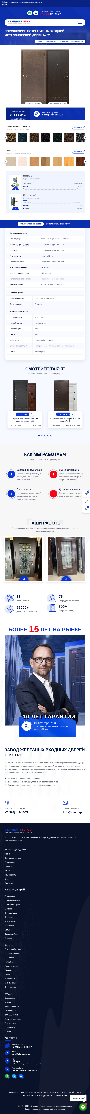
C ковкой (8, 909)
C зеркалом (10, 896)
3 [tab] (45, 435)
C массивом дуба (12, 905)
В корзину (16, 426)
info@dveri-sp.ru (74, 812)
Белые (7, 930)
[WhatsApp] (29, 13)
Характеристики (30, 224)
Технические (10, 1011)
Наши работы (11, 875)
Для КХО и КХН (11, 1015)
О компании (10, 862)
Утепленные (10, 979)
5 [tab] (51, 435)
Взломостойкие (11, 934)
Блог (7, 879)
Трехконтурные (11, 966)
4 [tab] (48, 435)
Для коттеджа (10, 921)
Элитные (8, 938)
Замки (7, 871)
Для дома (9, 917)
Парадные (9, 926)
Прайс (7, 854)
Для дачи (9, 994)
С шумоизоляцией (13, 953)
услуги (58, 224)
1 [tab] (39, 435)
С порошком (10, 1027)
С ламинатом (10, 1023)
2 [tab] (42, 435)
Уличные (8, 970)
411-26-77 (50, 14)
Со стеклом (10, 958)
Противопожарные (13, 1019)
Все (78, 128)
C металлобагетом (13, 949)
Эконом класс (11, 983)
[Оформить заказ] (86, 501)
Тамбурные (10, 962)
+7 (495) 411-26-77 (16, 812)
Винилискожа (10, 987)
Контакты (9, 883)
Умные (7, 974)
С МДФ (8, 1032)
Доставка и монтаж (13, 858)
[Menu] (80, 22)
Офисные (9, 945)
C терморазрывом (13, 900)
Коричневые (10, 998)
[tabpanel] (25, 403)
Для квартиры (11, 913)
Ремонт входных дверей (15, 850)
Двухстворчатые (12, 1006)
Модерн (8, 1002)
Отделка (8, 866)
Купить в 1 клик (33, 426)
